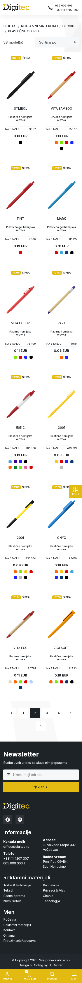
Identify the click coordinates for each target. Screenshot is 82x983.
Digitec (9, 26)
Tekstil (8, 890)
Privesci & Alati (54, 890)
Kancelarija (51, 885)
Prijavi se (37, 787)
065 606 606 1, (65, 5)
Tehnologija (51, 901)
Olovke (48, 896)
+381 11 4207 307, (16, 858)
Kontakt (9, 930)
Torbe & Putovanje (17, 885)
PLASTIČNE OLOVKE (24, 31)
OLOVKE (68, 26)
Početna (9, 919)
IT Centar (56, 965)
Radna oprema (14, 896)
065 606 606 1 (14, 863)
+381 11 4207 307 (67, 9)
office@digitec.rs (16, 846)
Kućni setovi (12, 901)
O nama (9, 935)
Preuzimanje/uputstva (19, 941)
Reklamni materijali (39, 26)
